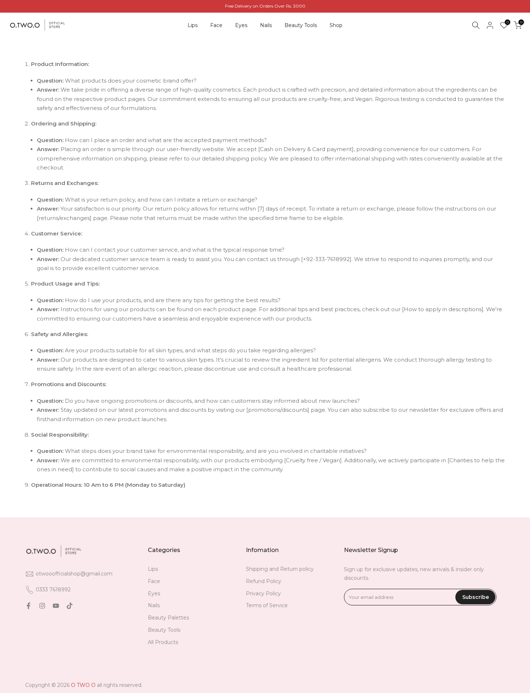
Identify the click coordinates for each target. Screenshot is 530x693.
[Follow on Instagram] (42, 605)
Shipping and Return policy (280, 569)
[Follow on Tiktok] (69, 605)
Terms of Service (267, 605)
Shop (336, 25)
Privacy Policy (263, 593)
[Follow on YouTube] (56, 605)
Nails (266, 25)
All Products (163, 642)
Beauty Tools (300, 25)
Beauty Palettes (168, 617)
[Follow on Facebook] (28, 605)
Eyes (241, 25)
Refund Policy (263, 581)
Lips (192, 25)
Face (216, 25)
